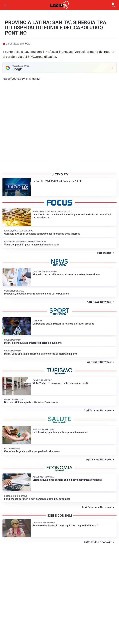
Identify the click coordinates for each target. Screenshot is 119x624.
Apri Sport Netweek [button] (99, 361)
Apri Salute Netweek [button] (98, 459)
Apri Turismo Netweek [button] (97, 410)
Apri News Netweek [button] (99, 301)
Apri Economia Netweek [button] (96, 507)
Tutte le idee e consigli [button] (97, 542)
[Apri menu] (6, 5)
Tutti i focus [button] (104, 252)
